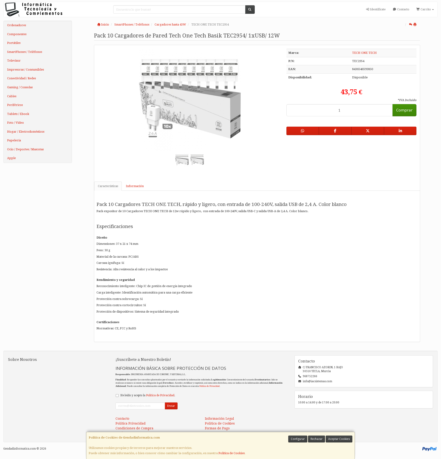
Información (135, 186)
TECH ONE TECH (364, 52)
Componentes (16, 34)
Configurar (298, 439)
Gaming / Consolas (20, 87)
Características (108, 186)
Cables (11, 96)
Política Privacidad (131, 423)
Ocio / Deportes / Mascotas (25, 149)
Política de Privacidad (209, 386)
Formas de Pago (217, 428)
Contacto (402, 9)
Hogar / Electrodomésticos (25, 131)
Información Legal (219, 418)
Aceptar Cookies (339, 439)
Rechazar (316, 439)
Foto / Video (15, 122)
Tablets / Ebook (18, 114)
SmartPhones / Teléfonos (24, 52)
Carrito (426, 9)
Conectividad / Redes (21, 78)
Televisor (14, 60)
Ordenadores (16, 25)
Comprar (404, 110)
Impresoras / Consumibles (25, 69)
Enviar (171, 406)
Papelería (14, 140)
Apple (11, 158)
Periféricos (15, 105)
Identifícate (377, 9)
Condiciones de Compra (134, 428)
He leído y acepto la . (147, 395)
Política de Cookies (231, 453)
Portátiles (13, 43)
